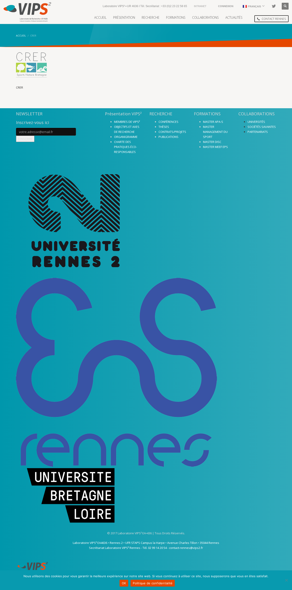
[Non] (286, 580)
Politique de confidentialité (152, 583)
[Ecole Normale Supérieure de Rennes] (146, 372)
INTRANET (200, 6)
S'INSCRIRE (25, 139)
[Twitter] (273, 6)
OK (124, 583)
